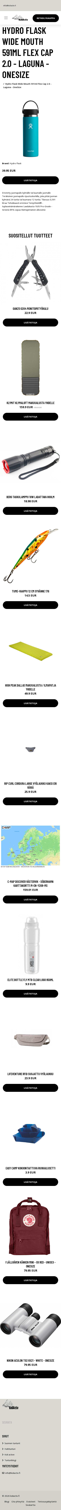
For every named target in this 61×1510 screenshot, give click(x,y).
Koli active (9, 1454)
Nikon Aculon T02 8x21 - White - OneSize (30, 1360)
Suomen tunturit (12, 1443)
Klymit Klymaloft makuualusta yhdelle (30, 403)
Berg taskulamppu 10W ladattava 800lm (30, 497)
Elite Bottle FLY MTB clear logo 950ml (30, 980)
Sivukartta (30, 1504)
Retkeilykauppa (46, 18)
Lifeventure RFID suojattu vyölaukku (30, 1074)
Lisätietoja (30, 180)
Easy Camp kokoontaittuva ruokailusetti (30, 1168)
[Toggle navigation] (6, 18)
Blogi (6, 1501)
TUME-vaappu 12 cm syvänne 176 (30, 591)
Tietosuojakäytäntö (47, 1501)
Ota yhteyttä (17, 1501)
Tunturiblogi (10, 1460)
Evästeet (30, 1501)
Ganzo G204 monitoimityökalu (30, 308)
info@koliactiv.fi (9, 5)
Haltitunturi (10, 1448)
